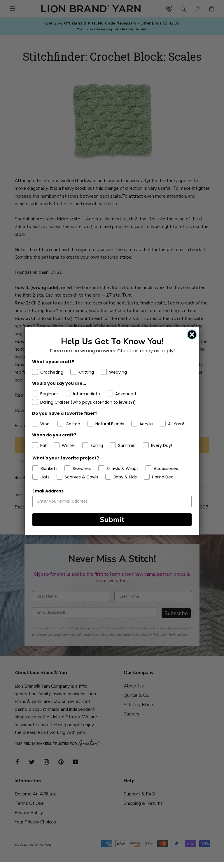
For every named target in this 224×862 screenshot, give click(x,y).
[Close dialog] (192, 334)
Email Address (48, 491)
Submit (112, 519)
